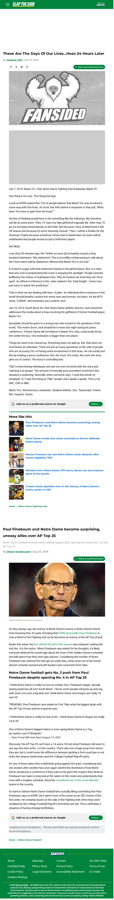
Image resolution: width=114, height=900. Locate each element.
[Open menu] (8, 4)
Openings (37, 860)
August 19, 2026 (51, 737)
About (11, 860)
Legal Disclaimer (42, 871)
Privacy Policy (65, 866)
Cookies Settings (17, 877)
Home (12, 506)
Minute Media (22, 885)
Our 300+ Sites (97, 860)
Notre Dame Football (30, 840)
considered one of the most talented (77, 780)
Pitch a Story (39, 866)
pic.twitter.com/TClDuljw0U (25, 733)
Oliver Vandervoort (19, 551)
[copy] (27, 67)
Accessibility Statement (70, 871)
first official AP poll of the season (53, 644)
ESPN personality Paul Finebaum (77, 633)
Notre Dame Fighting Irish (33, 506)
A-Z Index (94, 871)
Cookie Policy (15, 871)
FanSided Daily (16, 866)
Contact (61, 860)
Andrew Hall (14, 60)
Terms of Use (97, 866)
